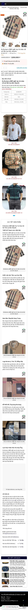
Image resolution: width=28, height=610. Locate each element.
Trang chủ (4, 7)
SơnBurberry (16, 537)
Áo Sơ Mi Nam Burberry (13, 7)
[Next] (24, 26)
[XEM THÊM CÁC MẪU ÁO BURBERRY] (14, 128)
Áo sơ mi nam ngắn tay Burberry (15, 500)
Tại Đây (21, 543)
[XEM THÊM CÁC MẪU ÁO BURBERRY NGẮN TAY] (14, 196)
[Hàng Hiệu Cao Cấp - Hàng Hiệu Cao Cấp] (3, 4)
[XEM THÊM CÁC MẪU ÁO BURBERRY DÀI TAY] (14, 162)
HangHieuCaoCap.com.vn (10, 533)
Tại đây (22, 540)
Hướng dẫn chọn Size (22, 67)
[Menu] (5, 4)
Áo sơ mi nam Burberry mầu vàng (18, 8)
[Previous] (3, 26)
